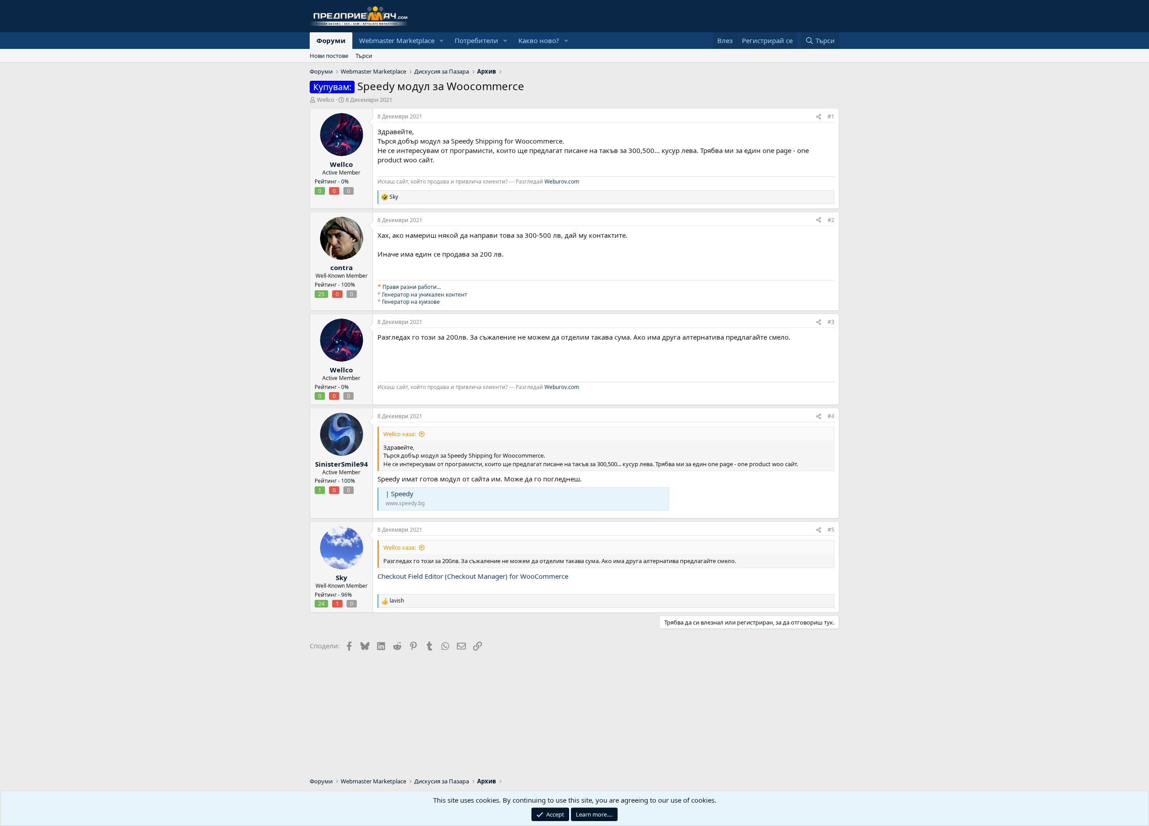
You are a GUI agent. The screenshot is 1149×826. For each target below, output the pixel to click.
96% (346, 595)
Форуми (331, 40)
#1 (831, 116)
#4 (831, 416)
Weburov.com (561, 181)
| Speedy (399, 493)
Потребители (476, 40)
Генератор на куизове (411, 302)
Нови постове (329, 56)
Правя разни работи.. (410, 287)
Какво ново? (538, 40)
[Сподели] (818, 117)
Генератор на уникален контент (424, 294)
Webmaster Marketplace (396, 40)
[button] (441, 40)
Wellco (325, 100)
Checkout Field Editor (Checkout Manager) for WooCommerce (472, 576)
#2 (831, 220)
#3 (831, 322)
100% (348, 284)
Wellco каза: (399, 434)
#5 (831, 529)
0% (345, 181)
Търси (363, 56)
